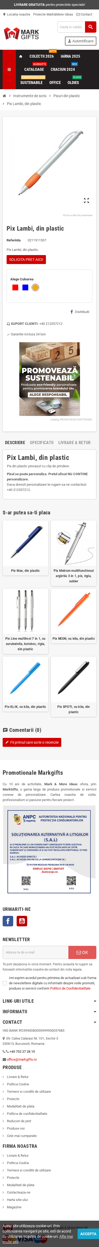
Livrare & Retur (17, 1077)
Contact (86, 14)
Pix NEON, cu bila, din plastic (74, 638)
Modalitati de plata (20, 1106)
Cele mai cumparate (21, 1136)
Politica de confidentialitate (26, 1114)
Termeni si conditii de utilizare (28, 1092)
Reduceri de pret (18, 1121)
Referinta (14, 240)
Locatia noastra (16, 14)
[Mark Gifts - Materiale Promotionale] (21, 33)
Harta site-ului (17, 1200)
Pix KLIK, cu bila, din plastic (25, 707)
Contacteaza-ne (18, 1192)
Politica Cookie (17, 1084)
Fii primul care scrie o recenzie (32, 742)
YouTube (22, 921)
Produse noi (15, 1128)
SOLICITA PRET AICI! (26, 259)
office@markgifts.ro (22, 1059)
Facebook (8, 921)
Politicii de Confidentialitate (70, 988)
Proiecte (12, 1099)
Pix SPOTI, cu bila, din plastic (73, 709)
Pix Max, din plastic (25, 571)
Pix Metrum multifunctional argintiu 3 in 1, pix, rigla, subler (74, 576)
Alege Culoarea (22, 279)
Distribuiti (82, 312)
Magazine (13, 1207)
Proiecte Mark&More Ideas (53, 14)
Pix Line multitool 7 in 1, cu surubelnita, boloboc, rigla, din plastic (25, 644)
